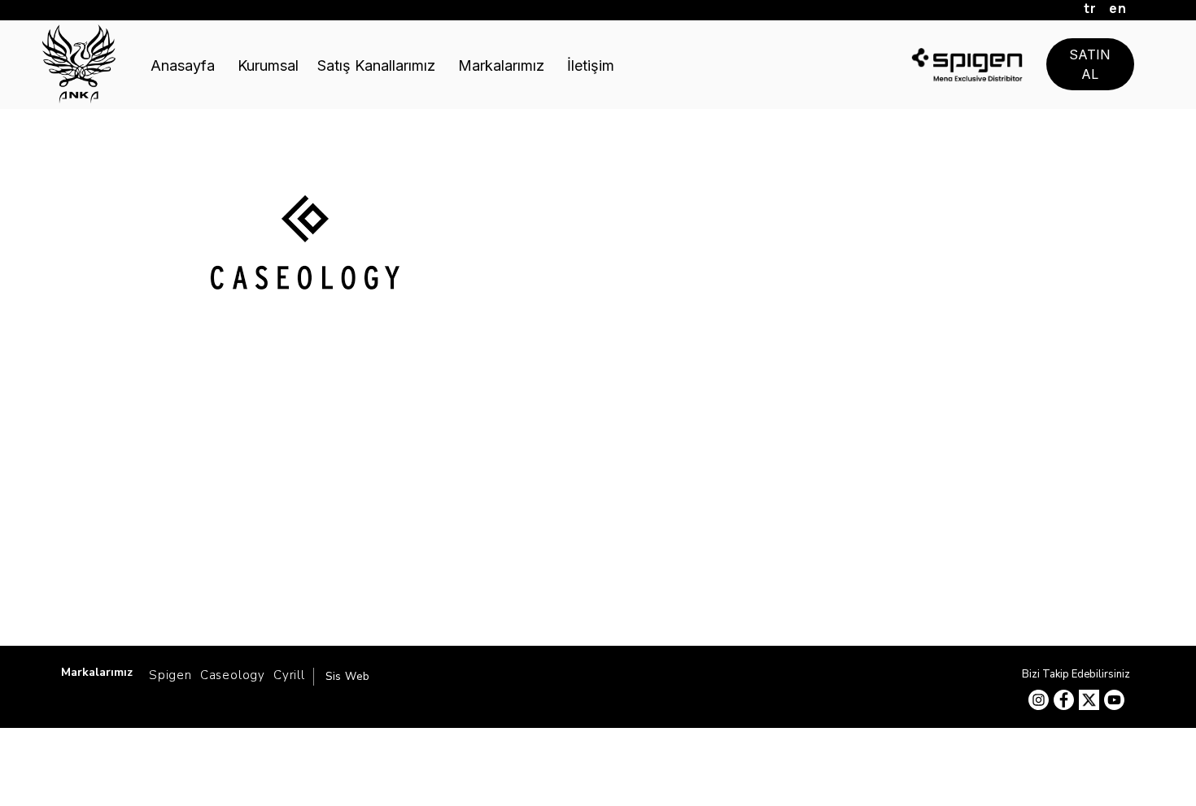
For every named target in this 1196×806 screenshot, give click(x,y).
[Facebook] (1064, 700)
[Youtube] (1114, 700)
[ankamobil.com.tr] (79, 63)
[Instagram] (1038, 700)
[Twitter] (1089, 700)
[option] (305, 353)
